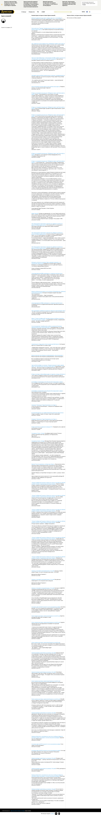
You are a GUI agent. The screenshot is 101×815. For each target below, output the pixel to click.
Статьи (23, 12)
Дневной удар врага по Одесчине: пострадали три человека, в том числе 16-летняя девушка (50, 3)
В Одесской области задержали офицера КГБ (42, 427)
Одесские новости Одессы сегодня (18, 810)
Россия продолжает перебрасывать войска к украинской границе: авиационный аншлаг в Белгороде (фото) (47, 327)
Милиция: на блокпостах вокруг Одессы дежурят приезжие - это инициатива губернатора (46, 263)
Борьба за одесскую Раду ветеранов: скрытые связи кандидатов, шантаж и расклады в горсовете (10, 3)
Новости (32, 12)
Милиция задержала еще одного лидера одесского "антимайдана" (47, 18)
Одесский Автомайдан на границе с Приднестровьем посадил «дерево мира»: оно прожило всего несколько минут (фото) (48, 366)
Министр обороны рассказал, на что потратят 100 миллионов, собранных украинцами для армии (49, 292)
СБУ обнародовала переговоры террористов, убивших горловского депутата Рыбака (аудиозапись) (47, 224)
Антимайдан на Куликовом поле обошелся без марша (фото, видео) (47, 382)
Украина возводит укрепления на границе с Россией (44, 652)
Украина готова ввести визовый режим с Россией (43, 571)
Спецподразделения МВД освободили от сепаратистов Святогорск (47, 273)
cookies (52, 813)
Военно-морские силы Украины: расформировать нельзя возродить (47, 355)
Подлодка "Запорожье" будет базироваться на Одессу (44, 405)
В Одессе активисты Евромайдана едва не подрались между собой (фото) (48, 374)
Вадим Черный (35, 213)
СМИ (43, 12)
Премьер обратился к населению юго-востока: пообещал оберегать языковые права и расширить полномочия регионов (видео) (47, 737)
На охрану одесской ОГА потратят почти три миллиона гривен (46, 607)
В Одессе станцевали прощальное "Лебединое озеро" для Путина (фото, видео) (48, 93)
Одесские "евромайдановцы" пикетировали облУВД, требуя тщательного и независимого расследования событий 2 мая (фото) (48, 58)
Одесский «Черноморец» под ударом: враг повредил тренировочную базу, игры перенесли (69, 3)
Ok (56, 813)
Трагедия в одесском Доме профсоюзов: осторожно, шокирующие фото (48, 75)
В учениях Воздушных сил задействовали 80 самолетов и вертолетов (47, 412)
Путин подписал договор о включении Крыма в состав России (46, 616)
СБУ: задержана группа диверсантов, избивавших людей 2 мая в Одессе (48, 43)
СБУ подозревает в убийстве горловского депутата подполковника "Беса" (48, 310)
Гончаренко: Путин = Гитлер (38, 433)
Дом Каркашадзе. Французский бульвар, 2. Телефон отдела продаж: (88, 3)
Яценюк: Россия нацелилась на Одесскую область (43, 464)
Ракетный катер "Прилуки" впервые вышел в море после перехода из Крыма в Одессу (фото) (47, 29)
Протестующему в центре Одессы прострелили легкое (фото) (46, 86)
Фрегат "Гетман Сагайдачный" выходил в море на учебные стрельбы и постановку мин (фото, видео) (48, 319)
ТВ (38, 12)
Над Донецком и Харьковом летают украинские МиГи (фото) (45, 344)
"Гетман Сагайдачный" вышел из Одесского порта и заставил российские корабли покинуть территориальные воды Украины (48, 483)
